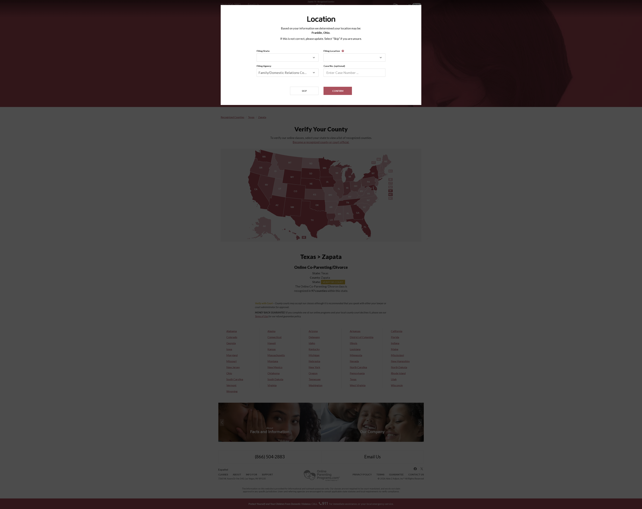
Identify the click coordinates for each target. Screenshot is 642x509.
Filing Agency (264, 66)
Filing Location (332, 50)
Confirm (337, 90)
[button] (343, 49)
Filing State (263, 50)
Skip (304, 90)
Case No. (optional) (334, 66)
